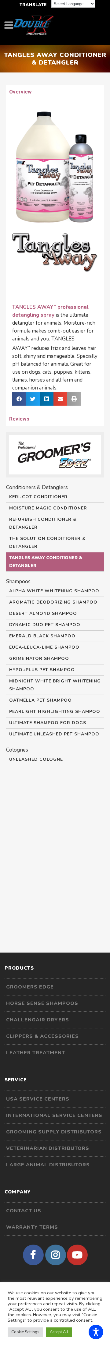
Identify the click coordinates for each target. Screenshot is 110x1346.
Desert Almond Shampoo (43, 613)
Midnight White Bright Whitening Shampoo (55, 685)
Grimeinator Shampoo (39, 658)
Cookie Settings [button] (25, 1332)
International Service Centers (54, 1115)
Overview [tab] (20, 92)
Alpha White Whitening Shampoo (54, 591)
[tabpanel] (55, 255)
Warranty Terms (32, 1227)
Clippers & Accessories (42, 1036)
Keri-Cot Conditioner (38, 497)
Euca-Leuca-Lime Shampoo (44, 647)
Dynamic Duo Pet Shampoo (44, 625)
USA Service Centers (37, 1099)
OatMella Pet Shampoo (40, 700)
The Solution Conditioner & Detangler (47, 542)
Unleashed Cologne (36, 759)
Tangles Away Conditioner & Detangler (45, 562)
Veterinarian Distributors (47, 1148)
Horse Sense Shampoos (42, 1003)
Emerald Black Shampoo (42, 636)
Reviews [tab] (19, 419)
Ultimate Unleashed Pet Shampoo (54, 734)
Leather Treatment (35, 1052)
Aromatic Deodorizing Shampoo (53, 602)
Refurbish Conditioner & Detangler (43, 523)
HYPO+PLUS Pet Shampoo (42, 670)
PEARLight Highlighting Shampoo (54, 711)
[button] (19, 399)
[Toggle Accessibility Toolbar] (96, 1332)
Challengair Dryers (37, 1020)
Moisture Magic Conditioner (48, 508)
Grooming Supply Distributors (54, 1132)
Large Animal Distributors (48, 1164)
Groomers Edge (30, 987)
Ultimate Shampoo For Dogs (47, 723)
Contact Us (23, 1210)
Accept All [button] (59, 1332)
